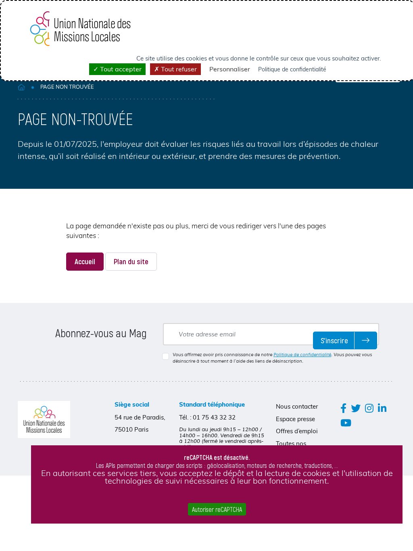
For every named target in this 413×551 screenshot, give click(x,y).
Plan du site (131, 261)
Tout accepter (120, 69)
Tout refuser (178, 69)
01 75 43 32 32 (214, 417)
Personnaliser (229, 69)
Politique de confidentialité (302, 354)
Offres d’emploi (297, 431)
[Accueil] (21, 87)
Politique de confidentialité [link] (292, 69)
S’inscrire (334, 340)
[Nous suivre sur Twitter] (356, 408)
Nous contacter (297, 406)
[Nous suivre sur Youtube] (345, 422)
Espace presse (295, 419)
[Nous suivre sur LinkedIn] (382, 408)
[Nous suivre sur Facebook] (343, 408)
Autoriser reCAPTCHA (217, 509)
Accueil (85, 261)
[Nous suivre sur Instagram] (369, 408)
